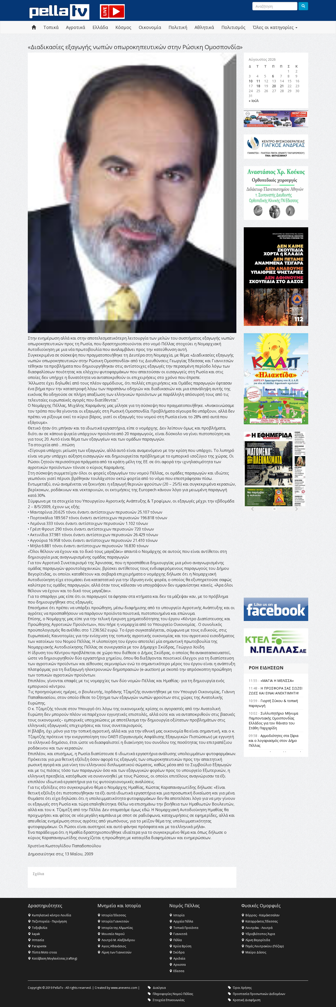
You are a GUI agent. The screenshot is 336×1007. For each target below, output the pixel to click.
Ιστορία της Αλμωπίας (117, 928)
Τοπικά (51, 27)
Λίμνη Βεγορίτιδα (257, 940)
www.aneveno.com (124, 988)
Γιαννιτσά (180, 934)
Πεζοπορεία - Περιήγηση (49, 921)
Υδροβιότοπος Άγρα (260, 934)
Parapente (39, 946)
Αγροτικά (75, 27)
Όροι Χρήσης (242, 988)
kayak (36, 934)
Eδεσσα (178, 971)
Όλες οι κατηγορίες (274, 27)
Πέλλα (177, 940)
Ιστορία (178, 915)
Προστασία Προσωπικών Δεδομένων (259, 994)
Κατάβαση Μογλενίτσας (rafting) (54, 958)
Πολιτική (177, 27)
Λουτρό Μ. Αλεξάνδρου (118, 940)
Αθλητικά (204, 27)
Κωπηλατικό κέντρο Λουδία (51, 915)
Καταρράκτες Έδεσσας (261, 921)
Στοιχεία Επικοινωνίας (168, 1000)
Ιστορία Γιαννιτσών (115, 921)
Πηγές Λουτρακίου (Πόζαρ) (264, 946)
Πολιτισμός (233, 27)
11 (258, 81)
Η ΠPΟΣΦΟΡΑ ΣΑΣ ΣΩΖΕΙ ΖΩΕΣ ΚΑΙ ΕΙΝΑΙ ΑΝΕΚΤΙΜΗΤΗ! (275, 690)
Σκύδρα (178, 952)
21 (282, 86)
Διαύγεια (159, 988)
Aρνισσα (179, 965)
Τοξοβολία (39, 928)
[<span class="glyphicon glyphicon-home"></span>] (34, 27)
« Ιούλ (254, 100)
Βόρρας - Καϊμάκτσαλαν (262, 915)
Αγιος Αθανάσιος (114, 946)
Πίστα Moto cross (44, 952)
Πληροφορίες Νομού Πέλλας (173, 994)
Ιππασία (38, 940)
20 (274, 86)
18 (258, 86)
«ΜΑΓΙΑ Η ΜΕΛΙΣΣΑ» (277, 680)
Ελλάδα (100, 27)
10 (251, 81)
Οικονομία (150, 27)
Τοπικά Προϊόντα (185, 928)
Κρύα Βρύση (182, 946)
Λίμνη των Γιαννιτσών (116, 952)
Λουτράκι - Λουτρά (259, 928)
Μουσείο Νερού (113, 934)
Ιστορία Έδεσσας (114, 915)
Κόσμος (123, 27)
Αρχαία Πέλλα (183, 921)
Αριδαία (179, 958)
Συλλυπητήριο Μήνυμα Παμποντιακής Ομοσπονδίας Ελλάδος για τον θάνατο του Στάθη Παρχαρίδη (273, 720)
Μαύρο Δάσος (255, 952)
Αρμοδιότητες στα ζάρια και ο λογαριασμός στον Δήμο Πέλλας (273, 740)
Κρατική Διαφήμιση (246, 1000)
